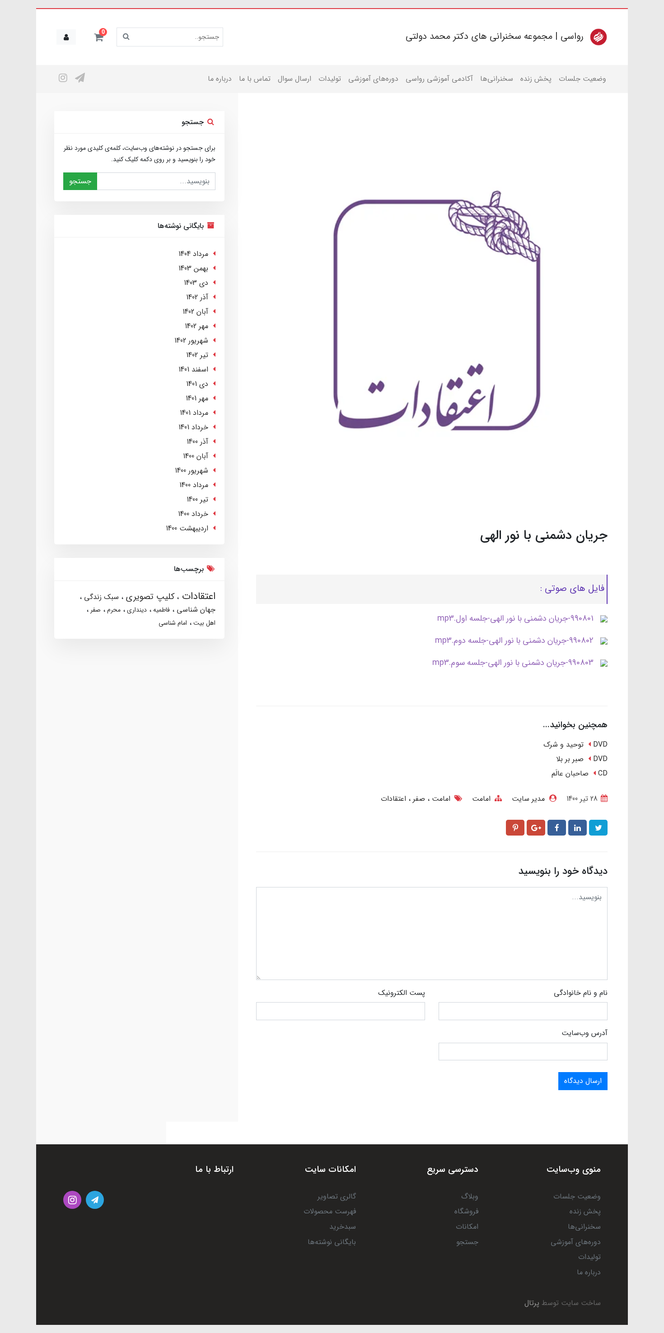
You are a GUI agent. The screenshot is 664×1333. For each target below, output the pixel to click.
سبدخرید (342, 1226)
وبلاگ (469, 1196)
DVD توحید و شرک (575, 744)
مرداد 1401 (194, 412)
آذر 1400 (197, 441)
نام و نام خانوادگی (581, 993)
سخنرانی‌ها (496, 78)
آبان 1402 (195, 311)
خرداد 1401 (193, 427)
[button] (98, 37)
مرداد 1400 (193, 485)
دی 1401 (197, 384)
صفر (418, 798)
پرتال (531, 1303)
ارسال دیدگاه (583, 1081)
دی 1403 (196, 282)
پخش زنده (536, 78)
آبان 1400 (195, 456)
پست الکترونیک (401, 993)
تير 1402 (197, 355)
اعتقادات (393, 798)
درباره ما (220, 78)
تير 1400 (197, 499)
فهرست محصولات (330, 1211)
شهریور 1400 (191, 470)
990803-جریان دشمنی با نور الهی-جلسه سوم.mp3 (513, 662)
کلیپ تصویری (148, 597)
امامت (481, 798)
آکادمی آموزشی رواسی (439, 78)
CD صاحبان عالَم (580, 773)
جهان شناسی (194, 609)
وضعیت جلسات (582, 78)
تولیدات (329, 78)
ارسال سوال (294, 78)
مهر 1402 (196, 326)
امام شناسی (173, 623)
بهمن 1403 (193, 268)
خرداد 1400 (193, 514)
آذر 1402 (197, 297)
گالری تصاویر (337, 1196)
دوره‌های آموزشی (373, 78)
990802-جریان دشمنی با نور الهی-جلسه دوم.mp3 (514, 640)
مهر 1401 (197, 398)
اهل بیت (203, 623)
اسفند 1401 (193, 369)
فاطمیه (160, 610)
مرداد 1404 (193, 254)
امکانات (467, 1226)
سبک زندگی (100, 597)
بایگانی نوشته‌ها (332, 1242)
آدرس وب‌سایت (584, 1033)
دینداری (136, 610)
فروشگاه (466, 1211)
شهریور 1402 (191, 340)
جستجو (80, 181)
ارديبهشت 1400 (187, 528)
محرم (113, 610)
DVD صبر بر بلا (582, 759)
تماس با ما (255, 78)
